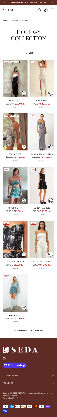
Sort (31, 52)
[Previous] (5, 2)
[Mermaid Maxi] (41, 78)
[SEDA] (8, 10)
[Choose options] (24, 93)
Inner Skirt (15, 315)
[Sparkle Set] (15, 132)
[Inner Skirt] (15, 293)
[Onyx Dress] (15, 78)
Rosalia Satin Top (42, 261)
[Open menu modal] (53, 10)
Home (5, 20)
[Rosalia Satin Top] (41, 239)
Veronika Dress (42, 208)
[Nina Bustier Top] (15, 239)
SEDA (20, 393)
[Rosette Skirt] (15, 185)
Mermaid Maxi (42, 100)
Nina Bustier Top (15, 261)
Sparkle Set (15, 154)
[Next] (52, 2)
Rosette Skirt (15, 208)
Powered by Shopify (11, 398)
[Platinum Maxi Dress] (41, 132)
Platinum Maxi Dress (42, 154)
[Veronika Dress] (41, 185)
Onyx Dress (15, 100)
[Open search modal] (39, 10)
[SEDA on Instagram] (4, 359)
